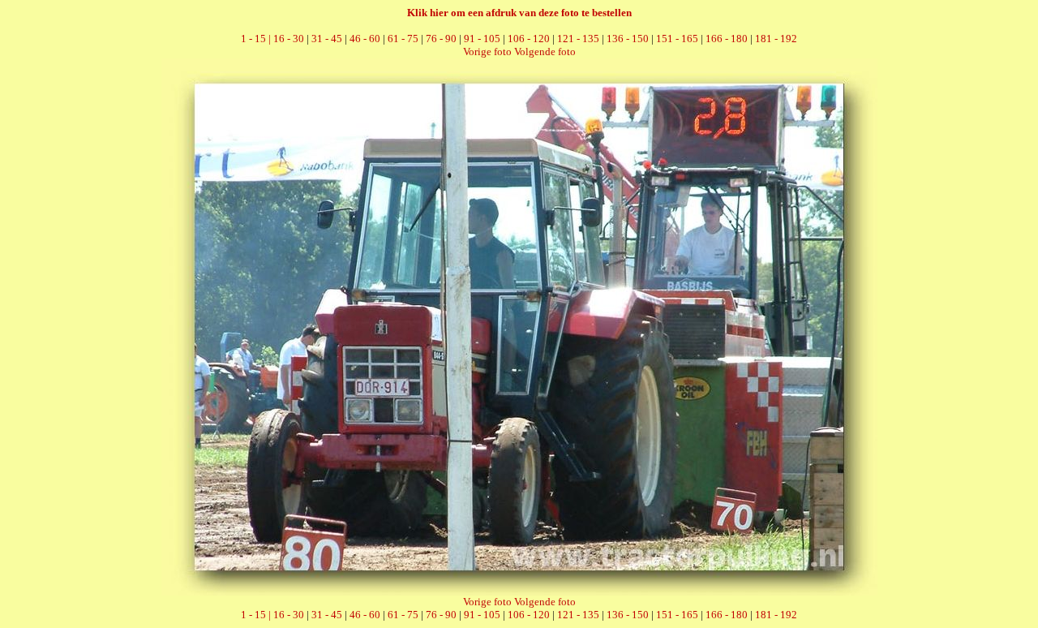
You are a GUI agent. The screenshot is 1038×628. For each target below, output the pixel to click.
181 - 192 (776, 38)
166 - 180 (727, 38)
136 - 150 (628, 38)
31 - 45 (326, 38)
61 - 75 (403, 38)
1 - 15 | (257, 38)
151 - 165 (677, 38)
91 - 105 (482, 38)
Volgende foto (545, 51)
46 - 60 (365, 38)
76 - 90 (441, 38)
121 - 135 (578, 38)
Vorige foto (487, 51)
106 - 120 (529, 38)
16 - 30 (288, 38)
